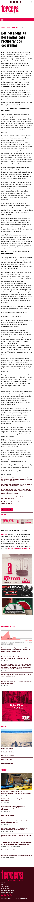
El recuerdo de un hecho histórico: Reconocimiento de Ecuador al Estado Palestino (16, 792)
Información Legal (8, 890)
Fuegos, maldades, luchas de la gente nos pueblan (16, 855)
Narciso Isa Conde (6, 27)
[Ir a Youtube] (17, 2)
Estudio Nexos (23, 898)
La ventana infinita (7, 748)
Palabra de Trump (6, 759)
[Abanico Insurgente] (17, 610)
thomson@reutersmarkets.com (19, 548)
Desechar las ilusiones (8, 815)
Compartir (8, 509)
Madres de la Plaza (7, 763)
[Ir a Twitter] (14, 2)
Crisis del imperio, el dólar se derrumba (13, 850)
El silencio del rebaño (7, 752)
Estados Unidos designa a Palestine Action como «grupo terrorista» (15, 502)
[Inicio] (10, 9)
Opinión (14, 27)
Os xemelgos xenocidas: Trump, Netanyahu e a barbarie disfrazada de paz (15, 821)
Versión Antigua (7, 892)
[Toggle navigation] (2, 19)
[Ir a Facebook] (11, 2)
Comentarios (5, 888)
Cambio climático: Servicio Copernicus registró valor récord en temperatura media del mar (16, 484)
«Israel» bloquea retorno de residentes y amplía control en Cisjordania (15, 497)
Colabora (4, 884)
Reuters (4, 534)
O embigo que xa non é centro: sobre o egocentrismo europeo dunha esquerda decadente (13, 807)
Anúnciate (5, 886)
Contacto (4, 882)
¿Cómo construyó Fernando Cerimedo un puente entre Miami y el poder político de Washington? (16, 843)
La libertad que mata (7, 755)
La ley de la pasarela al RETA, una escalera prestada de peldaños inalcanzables (14, 828)
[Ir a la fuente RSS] (20, 2)
